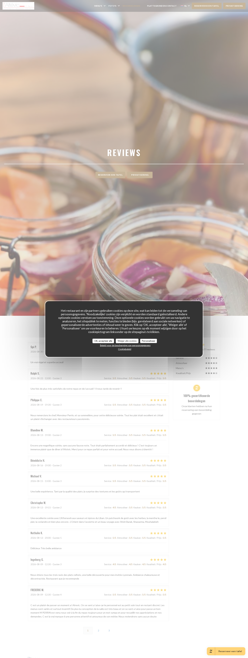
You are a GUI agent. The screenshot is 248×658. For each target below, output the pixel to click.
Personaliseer (148, 340)
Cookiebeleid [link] (124, 349)
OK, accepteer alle (103, 340)
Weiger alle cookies (127, 340)
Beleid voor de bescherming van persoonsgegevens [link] (125, 345)
